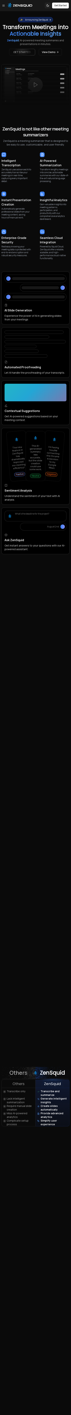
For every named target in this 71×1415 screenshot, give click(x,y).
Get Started (60, 5)
